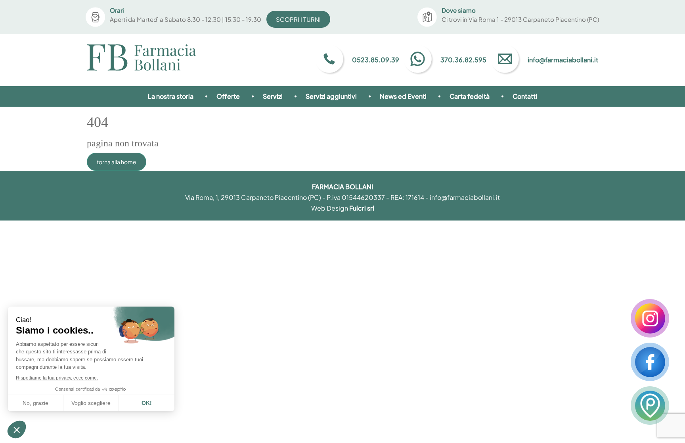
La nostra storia (170, 96)
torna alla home (116, 161)
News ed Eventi (403, 96)
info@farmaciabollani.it (465, 197)
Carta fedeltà (470, 96)
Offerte (228, 96)
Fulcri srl (361, 208)
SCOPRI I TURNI (298, 19)
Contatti (525, 96)
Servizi (273, 96)
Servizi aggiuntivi (331, 96)
